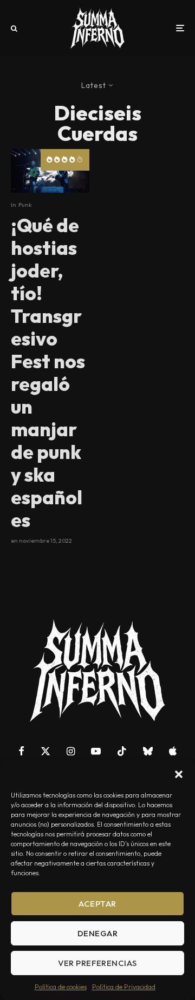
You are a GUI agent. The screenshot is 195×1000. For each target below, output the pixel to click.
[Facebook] (21, 751)
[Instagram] (70, 751)
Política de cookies (61, 987)
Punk (25, 204)
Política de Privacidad (123, 987)
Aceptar (97, 903)
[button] (178, 774)
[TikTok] (122, 751)
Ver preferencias (97, 963)
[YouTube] (96, 751)
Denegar (97, 933)
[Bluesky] (148, 751)
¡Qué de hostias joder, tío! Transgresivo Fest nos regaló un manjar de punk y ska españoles (48, 372)
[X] (45, 751)
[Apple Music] (173, 751)
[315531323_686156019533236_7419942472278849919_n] (50, 171)
